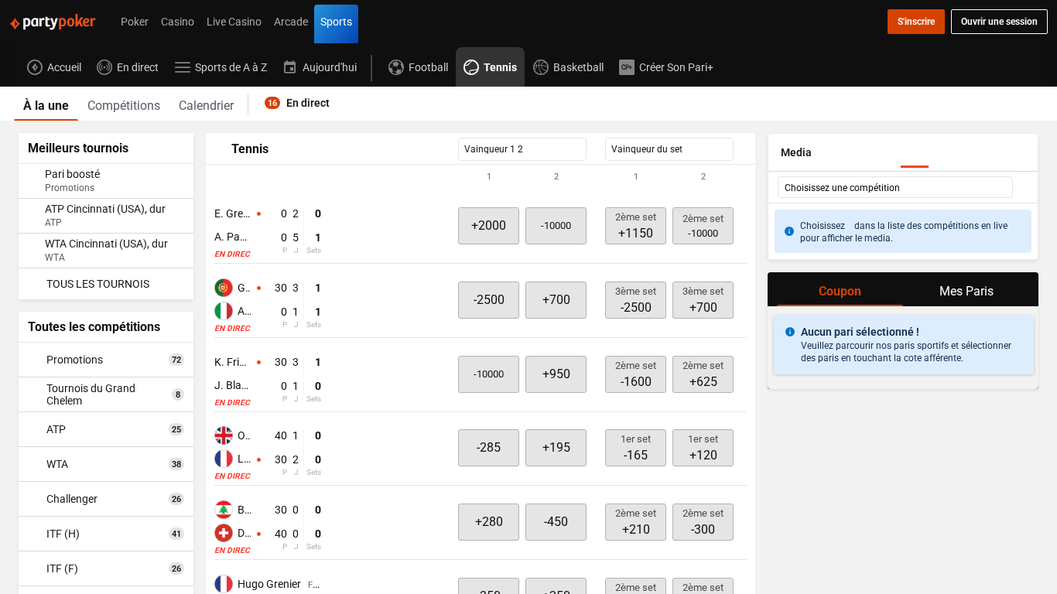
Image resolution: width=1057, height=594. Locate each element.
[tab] (46, 104)
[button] (480, 177)
